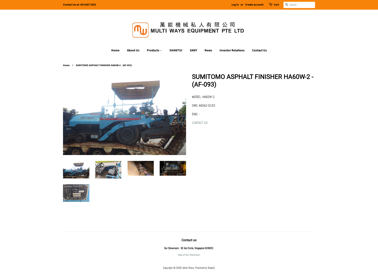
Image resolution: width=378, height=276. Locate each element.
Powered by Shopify (205, 268)
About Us (133, 50)
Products (153, 50)
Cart (276, 5)
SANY (193, 50)
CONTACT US (200, 123)
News (208, 50)
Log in (235, 5)
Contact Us (259, 50)
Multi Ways (188, 268)
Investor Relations (232, 50)
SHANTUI (176, 50)
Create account (254, 5)
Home (115, 50)
